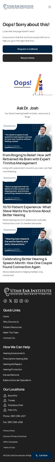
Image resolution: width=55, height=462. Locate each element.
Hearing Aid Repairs (12, 364)
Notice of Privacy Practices (15, 436)
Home (6, 316)
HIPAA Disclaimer (10, 442)
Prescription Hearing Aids (15, 358)
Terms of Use (9, 447)
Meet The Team (11, 332)
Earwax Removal (11, 374)
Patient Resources (12, 327)
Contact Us (9, 338)
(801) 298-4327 (18, 416)
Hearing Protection (12, 369)
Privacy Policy (9, 430)
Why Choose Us (11, 321)
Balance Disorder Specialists (17, 380)
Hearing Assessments (14, 353)
